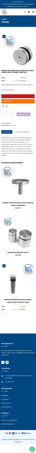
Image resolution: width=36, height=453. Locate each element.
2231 (2, 90)
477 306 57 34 (19, 2)
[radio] (3, 106)
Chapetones (12, 125)
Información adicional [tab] (22, 132)
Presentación (7, 101)
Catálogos (4, 395)
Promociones (5, 403)
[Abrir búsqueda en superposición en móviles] (25, 12)
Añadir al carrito (23, 114)
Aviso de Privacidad (7, 424)
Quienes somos (6, 407)
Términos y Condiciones (9, 420)
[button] (32, 449)
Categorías (5, 399)
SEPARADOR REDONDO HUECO (18, 252)
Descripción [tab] (7, 132)
